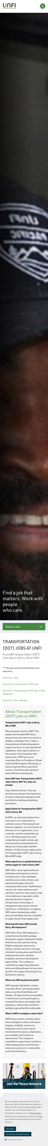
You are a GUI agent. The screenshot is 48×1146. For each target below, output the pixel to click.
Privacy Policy (35, 1113)
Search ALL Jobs (10, 677)
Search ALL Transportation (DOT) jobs (20, 684)
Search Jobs (12, 626)
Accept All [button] (10, 1129)
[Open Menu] (42, 6)
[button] (13, 1139)
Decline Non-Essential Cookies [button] (18, 1134)
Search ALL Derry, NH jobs (15, 700)
